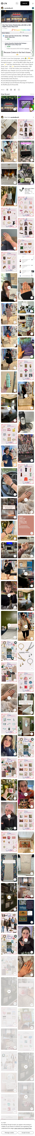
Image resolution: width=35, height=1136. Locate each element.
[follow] (33, 8)
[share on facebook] (7, 89)
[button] (33, 3)
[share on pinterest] (11, 89)
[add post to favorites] (31, 54)
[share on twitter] (14, 89)
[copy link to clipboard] (19, 89)
